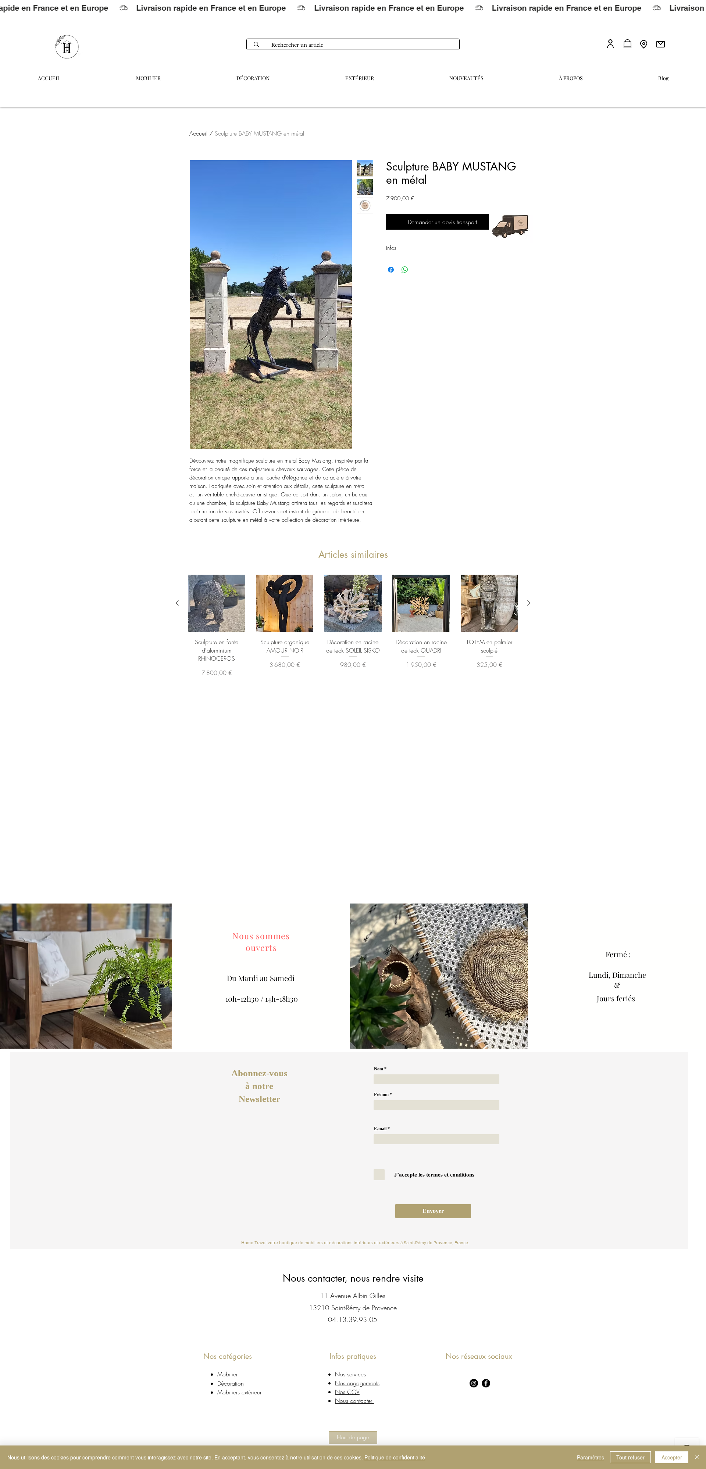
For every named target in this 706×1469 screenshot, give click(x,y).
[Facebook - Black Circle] (486, 1383)
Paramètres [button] (590, 1457)
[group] (353, 626)
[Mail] (660, 44)
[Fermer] (697, 1457)
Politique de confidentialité (394, 1457)
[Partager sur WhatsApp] (404, 269)
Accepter (672, 1457)
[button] (570, 75)
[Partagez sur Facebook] (390, 269)
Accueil (198, 133)
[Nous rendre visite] (643, 44)
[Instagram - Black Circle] (474, 1383)
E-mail (380, 1129)
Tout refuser (630, 1457)
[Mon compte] (610, 44)
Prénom (381, 1094)
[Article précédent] (177, 603)
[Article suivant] (528, 603)
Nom (378, 1069)
